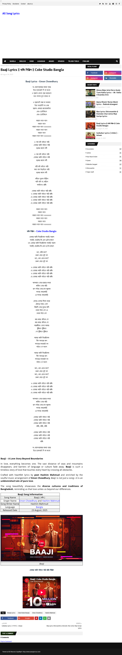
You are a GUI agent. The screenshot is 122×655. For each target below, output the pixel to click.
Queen (104, 160)
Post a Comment (6, 641)
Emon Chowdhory (37, 613)
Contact (23, 4)
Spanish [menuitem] (61, 61)
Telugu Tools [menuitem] (73, 61)
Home (2, 65)
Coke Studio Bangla (46, 231)
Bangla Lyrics (11, 613)
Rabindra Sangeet (104, 164)
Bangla (39, 507)
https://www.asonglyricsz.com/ (31, 652)
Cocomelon (104, 149)
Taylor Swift (104, 172)
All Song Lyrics (11, 13)
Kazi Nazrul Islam (104, 157)
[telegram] (113, 4)
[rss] (103, 4)
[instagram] (116, 4)
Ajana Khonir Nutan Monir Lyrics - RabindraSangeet (107, 103)
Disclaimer (16, 4)
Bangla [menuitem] (13, 61)
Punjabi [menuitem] (86, 61)
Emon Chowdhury (28, 500)
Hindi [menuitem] (32, 61)
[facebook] (119, 4)
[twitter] (100, 4)
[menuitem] (5, 61)
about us (30, 4)
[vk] (112, 78)
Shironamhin (104, 168)
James (104, 153)
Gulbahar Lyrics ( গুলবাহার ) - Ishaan (107, 134)
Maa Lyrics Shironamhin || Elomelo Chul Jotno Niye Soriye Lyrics (107, 114)
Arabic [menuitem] (51, 61)
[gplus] (106, 4)
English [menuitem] (22, 61)
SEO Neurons (12, 652)
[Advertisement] (61, 40)
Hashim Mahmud (10, 65)
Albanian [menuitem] (41, 61)
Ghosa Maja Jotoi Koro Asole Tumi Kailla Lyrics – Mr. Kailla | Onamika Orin (108, 92)
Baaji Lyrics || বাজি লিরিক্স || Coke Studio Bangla (108, 124)
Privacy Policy (6, 4)
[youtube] (110, 4)
